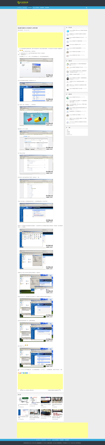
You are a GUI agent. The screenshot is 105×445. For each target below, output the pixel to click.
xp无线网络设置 (49, 369)
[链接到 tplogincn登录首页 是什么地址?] (67, 55)
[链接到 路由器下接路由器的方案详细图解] (23, 415)
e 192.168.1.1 (43, 369)
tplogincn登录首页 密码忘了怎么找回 (76, 88)
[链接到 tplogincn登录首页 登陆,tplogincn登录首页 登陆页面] (67, 31)
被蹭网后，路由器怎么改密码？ (75, 74)
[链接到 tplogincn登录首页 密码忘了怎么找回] (67, 89)
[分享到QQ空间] (18, 373)
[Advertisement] (52, 17)
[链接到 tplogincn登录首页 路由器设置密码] (67, 48)
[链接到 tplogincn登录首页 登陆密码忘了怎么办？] (67, 68)
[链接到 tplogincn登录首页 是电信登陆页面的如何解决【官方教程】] (67, 108)
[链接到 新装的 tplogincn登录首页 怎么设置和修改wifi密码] (67, 85)
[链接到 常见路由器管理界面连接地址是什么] (57, 402)
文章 (68, 131)
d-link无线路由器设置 (35, 369)
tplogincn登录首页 (24, 3)
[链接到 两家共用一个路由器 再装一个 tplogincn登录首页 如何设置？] (35, 415)
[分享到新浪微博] (20, 373)
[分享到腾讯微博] (22, 373)
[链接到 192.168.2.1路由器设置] (35, 402)
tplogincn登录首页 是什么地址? (75, 55)
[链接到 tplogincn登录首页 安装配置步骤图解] (46, 402)
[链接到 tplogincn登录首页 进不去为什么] (67, 97)
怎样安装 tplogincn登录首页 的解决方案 (27, 390)
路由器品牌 (30, 7)
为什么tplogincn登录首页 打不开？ (75, 44)
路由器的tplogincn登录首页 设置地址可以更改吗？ (78, 33)
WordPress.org (69, 134)
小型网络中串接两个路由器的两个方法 (54, 390)
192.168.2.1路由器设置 (34, 404)
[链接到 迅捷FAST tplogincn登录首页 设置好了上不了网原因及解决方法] (67, 119)
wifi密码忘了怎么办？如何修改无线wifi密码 (77, 81)
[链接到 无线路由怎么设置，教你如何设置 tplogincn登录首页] (57, 415)
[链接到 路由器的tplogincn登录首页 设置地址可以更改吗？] (67, 34)
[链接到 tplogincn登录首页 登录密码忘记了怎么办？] (67, 38)
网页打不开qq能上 (56, 369)
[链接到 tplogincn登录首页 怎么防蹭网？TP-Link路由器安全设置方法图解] (67, 101)
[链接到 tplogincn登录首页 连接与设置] (46, 415)
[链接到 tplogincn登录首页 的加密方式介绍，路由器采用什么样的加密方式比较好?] (67, 71)
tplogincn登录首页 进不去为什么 (75, 97)
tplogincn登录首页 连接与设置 (46, 416)
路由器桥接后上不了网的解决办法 (75, 111)
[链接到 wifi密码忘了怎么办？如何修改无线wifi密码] (67, 82)
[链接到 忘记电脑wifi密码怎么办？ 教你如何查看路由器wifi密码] (67, 64)
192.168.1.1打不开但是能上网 (26, 369)
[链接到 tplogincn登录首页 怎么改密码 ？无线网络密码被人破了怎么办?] (67, 78)
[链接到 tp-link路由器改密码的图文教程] (23, 402)
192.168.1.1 (20, 7)
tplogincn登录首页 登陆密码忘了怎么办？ (77, 67)
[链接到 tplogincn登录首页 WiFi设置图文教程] (67, 41)
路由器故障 (47, 7)
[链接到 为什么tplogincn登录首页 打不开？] (67, 45)
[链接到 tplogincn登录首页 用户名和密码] (67, 52)
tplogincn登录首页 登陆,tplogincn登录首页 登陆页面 (78, 30)
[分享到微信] (25, 373)
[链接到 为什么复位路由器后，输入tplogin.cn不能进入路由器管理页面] (67, 105)
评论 (68, 133)
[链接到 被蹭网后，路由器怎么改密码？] (67, 75)
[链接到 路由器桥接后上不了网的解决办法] (67, 112)
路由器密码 (42, 7)
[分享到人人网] (23, 373)
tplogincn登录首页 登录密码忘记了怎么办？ (77, 37)
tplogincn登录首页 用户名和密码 (75, 51)
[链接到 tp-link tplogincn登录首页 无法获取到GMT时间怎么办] (67, 122)
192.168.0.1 (25, 7)
